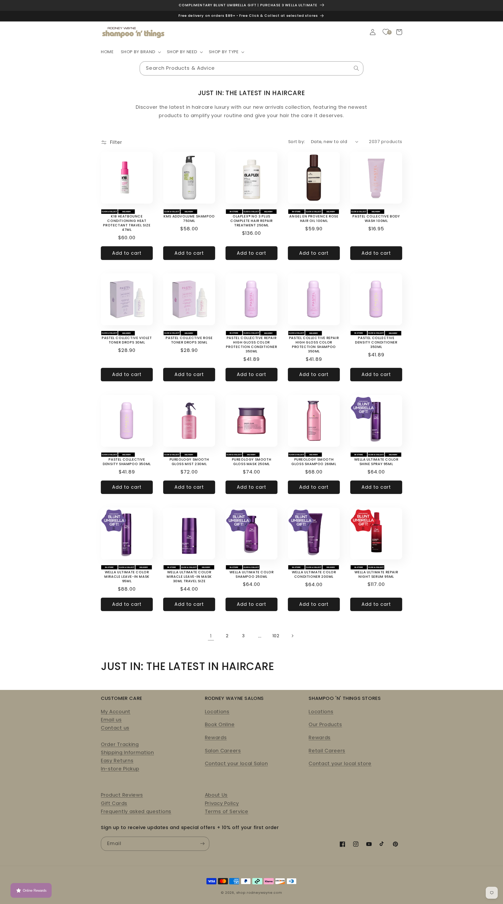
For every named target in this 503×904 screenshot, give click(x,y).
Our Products (325, 724)
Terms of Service (226, 811)
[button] (140, 52)
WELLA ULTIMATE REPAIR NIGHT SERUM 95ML (376, 574)
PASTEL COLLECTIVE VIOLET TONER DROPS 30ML (127, 340)
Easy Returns (117, 760)
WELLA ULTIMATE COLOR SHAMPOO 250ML (251, 574)
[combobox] (251, 68)
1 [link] (211, 636)
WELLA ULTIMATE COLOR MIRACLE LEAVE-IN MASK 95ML (126, 577)
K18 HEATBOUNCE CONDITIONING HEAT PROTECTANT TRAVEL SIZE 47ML (126, 223)
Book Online (220, 724)
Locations (217, 711)
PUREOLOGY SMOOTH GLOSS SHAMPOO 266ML (313, 462)
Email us (111, 719)
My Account (115, 711)
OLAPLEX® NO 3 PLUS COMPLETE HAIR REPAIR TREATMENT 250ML (251, 221)
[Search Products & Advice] (356, 68)
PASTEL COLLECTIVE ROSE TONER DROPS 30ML (189, 340)
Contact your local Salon (236, 763)
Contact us (115, 728)
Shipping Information (127, 752)
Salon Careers (223, 750)
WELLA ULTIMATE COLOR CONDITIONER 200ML (314, 574)
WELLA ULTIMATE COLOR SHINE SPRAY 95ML (376, 462)
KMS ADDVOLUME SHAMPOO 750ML (189, 218)
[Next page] (292, 635)
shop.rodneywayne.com (259, 892)
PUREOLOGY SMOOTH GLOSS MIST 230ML (189, 462)
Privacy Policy (222, 803)
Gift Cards (114, 803)
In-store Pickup (120, 768)
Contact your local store (340, 763)
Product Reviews (122, 795)
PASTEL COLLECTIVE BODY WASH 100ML (376, 218)
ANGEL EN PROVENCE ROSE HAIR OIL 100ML (313, 218)
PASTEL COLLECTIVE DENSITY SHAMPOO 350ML (127, 462)
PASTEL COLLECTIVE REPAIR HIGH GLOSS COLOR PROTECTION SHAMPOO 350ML (314, 345)
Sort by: (296, 142)
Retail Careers (327, 750)
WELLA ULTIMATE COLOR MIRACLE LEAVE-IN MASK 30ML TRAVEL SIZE (189, 577)
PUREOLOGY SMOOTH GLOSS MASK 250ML (251, 462)
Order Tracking (120, 744)
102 (276, 636)
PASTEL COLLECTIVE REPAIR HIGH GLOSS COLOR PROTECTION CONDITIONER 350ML (251, 345)
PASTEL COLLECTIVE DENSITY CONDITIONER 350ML (376, 342)
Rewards (216, 737)
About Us (216, 795)
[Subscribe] (202, 844)
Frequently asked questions (136, 811)
